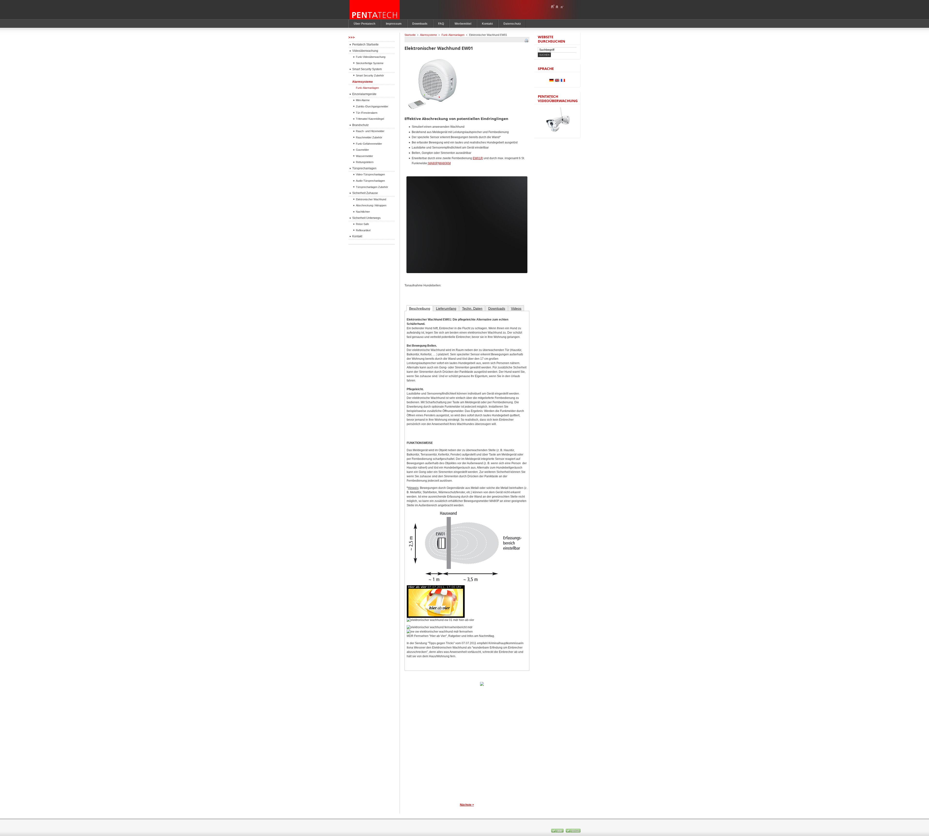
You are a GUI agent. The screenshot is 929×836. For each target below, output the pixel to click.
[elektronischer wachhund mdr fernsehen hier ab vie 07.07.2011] (436, 617)
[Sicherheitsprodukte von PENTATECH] (375, 9)
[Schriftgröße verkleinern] (562, 6)
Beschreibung (419, 308)
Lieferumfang (446, 308)
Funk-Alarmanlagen (453, 34)
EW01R (478, 158)
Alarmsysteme (428, 34)
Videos (516, 308)
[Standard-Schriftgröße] (557, 6)
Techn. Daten (472, 308)
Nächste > (467, 804)
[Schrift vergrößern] (552, 6)
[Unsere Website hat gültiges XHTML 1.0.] (573, 831)
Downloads (496, 308)
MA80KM (445, 163)
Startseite (410, 34)
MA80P (432, 163)
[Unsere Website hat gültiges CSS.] (557, 831)
